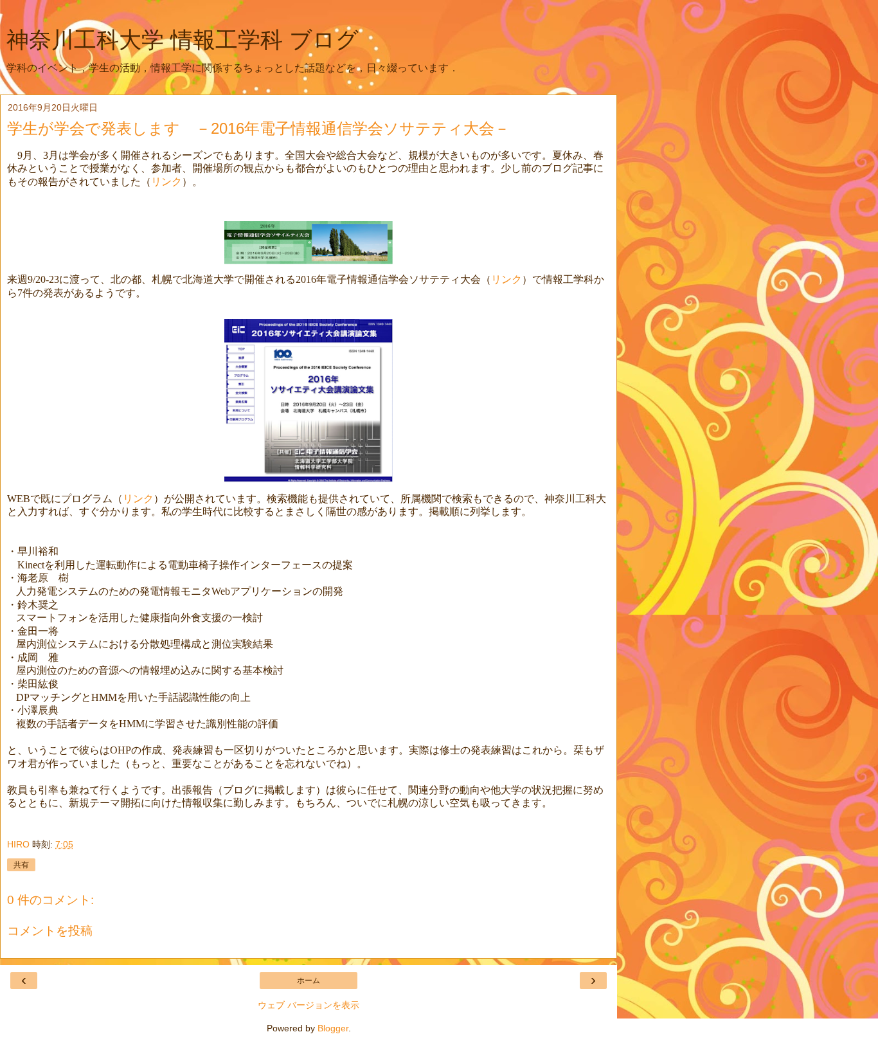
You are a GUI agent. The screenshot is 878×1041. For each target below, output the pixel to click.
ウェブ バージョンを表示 (308, 1005)
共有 (21, 864)
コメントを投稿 (50, 930)
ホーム (308, 980)
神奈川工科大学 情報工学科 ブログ (182, 40)
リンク (166, 181)
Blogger (333, 1028)
